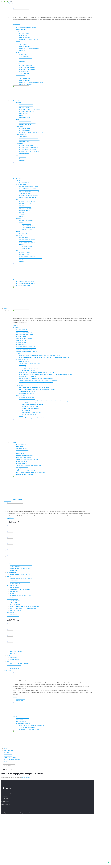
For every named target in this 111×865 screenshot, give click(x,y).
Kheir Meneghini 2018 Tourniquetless (24, 474)
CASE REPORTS (19, 385)
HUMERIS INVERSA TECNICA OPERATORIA (20, 582)
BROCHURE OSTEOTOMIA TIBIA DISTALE (28, 195)
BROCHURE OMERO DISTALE (25, 130)
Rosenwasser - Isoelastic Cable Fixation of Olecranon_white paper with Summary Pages (39, 355)
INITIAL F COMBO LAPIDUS (25, 58)
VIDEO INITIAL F (22, 61)
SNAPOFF (21, 259)
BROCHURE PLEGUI (23, 233)
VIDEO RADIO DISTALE (24, 153)
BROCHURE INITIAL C (24, 43)
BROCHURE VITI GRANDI (24, 252)
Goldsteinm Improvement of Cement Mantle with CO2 (28, 465)
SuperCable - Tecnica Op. (21, 329)
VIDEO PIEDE (22, 216)
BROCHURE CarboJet (21, 444)
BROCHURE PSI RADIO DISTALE (26, 145)
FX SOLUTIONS (7, 501)
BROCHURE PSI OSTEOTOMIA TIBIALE (25, 281)
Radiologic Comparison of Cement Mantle (25, 470)
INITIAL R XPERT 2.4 (20, 75)
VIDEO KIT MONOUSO (21, 29)
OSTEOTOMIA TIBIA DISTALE (25, 193)
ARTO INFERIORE (17, 178)
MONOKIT (21, 222)
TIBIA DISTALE (19, 235)
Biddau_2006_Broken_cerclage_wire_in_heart (32, 404)
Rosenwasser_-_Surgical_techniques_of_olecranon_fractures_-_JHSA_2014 (36, 372)
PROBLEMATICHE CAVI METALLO (27, 399)
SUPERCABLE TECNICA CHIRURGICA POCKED (26, 351)
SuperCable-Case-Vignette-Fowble (27, 393)
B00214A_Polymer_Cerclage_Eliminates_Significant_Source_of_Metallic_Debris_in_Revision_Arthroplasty (46, 401)
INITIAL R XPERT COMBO (25, 78)
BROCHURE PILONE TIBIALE (25, 241)
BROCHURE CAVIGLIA (24, 182)
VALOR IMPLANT (8, 754)
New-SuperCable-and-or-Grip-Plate (27, 370)
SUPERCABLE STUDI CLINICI (22, 359)
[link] (15, 765)
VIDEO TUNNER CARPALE (25, 124)
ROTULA (18, 231)
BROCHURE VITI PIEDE (24, 254)
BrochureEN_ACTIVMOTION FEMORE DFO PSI (29, 188)
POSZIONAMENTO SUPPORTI (23, 723)
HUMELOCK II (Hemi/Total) (13, 585)
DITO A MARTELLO (20, 218)
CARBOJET (15, 442)
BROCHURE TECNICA (21, 336)
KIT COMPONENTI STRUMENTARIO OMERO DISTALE (31, 132)
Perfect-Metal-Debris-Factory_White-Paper (31, 412)
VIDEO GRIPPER (19, 720)
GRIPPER (15, 716)
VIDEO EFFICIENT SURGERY (22, 718)
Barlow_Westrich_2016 (24, 361)
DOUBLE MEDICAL (8, 756)
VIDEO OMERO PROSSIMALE (25, 141)
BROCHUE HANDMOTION (25, 121)
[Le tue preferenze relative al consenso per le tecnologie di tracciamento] (108, 862)
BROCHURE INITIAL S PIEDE (25, 65)
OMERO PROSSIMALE (21, 134)
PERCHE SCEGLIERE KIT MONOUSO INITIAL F (29, 60)
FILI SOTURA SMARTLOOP (13, 650)
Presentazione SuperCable (22, 331)
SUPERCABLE (16, 327)
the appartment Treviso (25, 813)
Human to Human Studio (12, 813)
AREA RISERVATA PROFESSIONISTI (12, 759)
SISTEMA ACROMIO (14, 667)
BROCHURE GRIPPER (21, 721)
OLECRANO (18, 353)
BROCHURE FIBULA (23, 237)
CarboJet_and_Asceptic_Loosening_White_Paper (27, 459)
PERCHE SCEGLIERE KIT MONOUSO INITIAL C (29, 48)
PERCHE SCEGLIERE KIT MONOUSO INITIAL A (29, 39)
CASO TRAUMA (13, 602)
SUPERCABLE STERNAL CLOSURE (24, 350)
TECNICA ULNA (22, 157)
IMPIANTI (12, 597)
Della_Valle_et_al (22, 365)
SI (19, 844)
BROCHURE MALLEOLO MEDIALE (27, 239)
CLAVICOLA (18, 102)
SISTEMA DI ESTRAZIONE (13, 616)
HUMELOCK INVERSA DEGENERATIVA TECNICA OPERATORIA (24, 606)
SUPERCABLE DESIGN (21, 342)
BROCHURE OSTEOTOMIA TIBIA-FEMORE (28, 186)
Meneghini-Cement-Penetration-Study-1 (25, 469)
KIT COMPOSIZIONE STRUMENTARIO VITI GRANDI (30, 258)
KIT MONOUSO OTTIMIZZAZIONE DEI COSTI (26, 27)
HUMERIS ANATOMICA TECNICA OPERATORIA (20, 578)
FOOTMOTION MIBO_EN (24, 210)
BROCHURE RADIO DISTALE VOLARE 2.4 (28, 147)
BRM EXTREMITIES (8, 750)
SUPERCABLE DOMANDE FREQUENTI (24, 338)
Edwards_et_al (22, 367)
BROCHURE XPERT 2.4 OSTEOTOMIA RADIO (29, 151)
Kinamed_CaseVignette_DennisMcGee (24, 455)
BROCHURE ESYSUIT (20, 699)
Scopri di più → (16, 24)
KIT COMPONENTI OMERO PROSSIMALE (28, 138)
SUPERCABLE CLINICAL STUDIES (26, 397)
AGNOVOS (6, 752)
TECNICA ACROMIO (14, 668)
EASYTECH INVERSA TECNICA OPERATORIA (20, 568)
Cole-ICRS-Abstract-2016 (21, 461)
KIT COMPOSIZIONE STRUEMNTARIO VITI (28, 256)
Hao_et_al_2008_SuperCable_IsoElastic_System (30, 368)
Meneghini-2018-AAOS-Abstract (23, 457)
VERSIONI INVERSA (14, 587)
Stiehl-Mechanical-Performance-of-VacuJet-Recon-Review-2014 (30, 472)
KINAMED (6, 308)
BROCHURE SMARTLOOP (16, 651)
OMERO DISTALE (20, 126)
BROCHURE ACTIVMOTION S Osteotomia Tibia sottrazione (32, 191)
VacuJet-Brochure (20, 452)
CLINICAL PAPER (20, 453)
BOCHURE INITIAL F (23, 54)
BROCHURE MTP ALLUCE (25, 207)
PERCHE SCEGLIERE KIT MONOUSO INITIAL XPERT (31, 82)
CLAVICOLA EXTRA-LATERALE (26, 104)
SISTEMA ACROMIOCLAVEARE (14, 665)
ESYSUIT (15, 697)
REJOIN (5, 748)
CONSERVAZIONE (14, 591)
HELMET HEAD (10, 612)
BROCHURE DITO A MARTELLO (26, 220)
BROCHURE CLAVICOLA (24, 107)
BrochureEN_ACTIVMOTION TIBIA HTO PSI (29, 190)
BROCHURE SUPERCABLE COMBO (24, 333)
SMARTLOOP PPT (14, 653)
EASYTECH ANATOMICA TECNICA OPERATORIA (21, 565)
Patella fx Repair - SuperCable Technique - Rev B (33, 418)
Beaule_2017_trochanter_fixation (29, 402)
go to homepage (26, 777)
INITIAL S (18, 63)
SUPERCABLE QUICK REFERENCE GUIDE (25, 346)
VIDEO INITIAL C (22, 50)
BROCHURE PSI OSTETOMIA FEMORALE (25, 283)
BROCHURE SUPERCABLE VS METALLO (25, 334)
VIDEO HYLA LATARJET (24, 117)
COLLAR (12, 593)
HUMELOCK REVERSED (12, 599)
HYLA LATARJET (19, 115)
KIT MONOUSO (16, 26)
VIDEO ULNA (22, 160)
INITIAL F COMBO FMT (24, 56)
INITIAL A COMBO (23, 35)
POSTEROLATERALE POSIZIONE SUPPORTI (29, 729)
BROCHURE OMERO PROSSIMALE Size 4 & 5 (29, 140)
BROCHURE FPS (22, 205)
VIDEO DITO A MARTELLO (28, 229)
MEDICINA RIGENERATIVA (10, 757)
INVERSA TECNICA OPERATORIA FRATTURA (20, 589)
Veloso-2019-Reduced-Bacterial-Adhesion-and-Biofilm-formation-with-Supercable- (38, 380)
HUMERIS (9, 576)
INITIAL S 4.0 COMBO (24, 73)
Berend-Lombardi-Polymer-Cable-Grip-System (29, 363)
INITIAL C (18, 41)
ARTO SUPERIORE (17, 100)
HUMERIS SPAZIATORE (15, 583)
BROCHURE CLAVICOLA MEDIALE (27, 111)
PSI (13, 279)
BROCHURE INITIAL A (24, 33)
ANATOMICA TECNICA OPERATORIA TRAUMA (20, 595)
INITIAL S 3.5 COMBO (24, 71)
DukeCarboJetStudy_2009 (22, 463)
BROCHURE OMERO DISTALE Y (26, 128)
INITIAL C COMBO (23, 44)
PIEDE (17, 199)
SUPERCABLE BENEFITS (21, 340)
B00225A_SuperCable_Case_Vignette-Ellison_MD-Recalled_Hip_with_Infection (37, 389)
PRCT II (8, 661)
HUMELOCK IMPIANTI (15, 604)
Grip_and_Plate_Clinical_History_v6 (27, 391)
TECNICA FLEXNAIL (14, 659)
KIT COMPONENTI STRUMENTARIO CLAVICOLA (30, 109)
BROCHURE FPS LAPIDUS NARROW (27, 201)
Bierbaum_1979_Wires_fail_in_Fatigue (30, 406)
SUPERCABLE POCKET (21, 344)
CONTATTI (6, 761)
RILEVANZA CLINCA (20, 395)
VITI (17, 250)
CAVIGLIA (18, 180)
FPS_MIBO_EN (22, 212)
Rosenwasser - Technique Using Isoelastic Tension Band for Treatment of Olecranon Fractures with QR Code (44, 357)
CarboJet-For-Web (20, 446)
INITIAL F (18, 52)
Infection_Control (26, 410)
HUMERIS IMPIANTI (14, 580)
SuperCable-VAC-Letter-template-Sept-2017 (29, 376)
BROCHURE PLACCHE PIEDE (25, 208)
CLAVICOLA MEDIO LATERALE (26, 106)
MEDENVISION (7, 670)
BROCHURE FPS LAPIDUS (25, 203)
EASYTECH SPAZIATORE (15, 570)
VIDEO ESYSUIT (19, 700)
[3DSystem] (7, 3)
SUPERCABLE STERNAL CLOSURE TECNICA (26, 348)
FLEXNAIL (9, 655)
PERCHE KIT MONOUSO (24, 37)
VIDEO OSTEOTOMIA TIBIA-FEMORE (27, 197)
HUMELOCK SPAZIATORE (16, 610)
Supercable (18, 384)
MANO (17, 119)
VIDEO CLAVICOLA (23, 113)
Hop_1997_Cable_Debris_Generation (30, 408)
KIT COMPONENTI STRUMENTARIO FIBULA (29, 242)
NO (29, 844)
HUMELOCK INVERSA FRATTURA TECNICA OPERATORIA (23, 608)
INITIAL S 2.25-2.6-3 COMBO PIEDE (27, 69)
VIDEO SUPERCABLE (17, 499)
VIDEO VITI (21, 261)
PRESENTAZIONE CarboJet (22, 450)
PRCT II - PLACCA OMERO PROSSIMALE (19, 663)
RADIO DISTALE (19, 143)
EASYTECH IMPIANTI (15, 566)
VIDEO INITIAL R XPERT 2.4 (25, 84)
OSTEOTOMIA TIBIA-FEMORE (23, 184)
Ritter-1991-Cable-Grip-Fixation (29, 414)
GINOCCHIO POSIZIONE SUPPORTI (27, 727)
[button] (3, 6)
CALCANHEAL (22, 214)
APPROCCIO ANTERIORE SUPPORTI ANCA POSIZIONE (31, 725)
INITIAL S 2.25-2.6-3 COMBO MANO (27, 67)
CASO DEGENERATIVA (15, 600)
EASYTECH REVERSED (12, 572)
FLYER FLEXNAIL (14, 657)
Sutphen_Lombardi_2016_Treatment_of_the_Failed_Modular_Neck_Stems (36, 378)
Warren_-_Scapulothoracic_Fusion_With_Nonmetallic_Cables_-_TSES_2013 (36, 382)
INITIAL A (18, 31)
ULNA (17, 155)
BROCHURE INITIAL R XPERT (25, 77)
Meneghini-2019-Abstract (22, 467)
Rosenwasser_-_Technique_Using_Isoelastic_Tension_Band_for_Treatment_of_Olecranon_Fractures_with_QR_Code (45, 374)
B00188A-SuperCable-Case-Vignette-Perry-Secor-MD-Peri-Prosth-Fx (34, 387)
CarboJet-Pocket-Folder (21, 448)
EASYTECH (9, 563)
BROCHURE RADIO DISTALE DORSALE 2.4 (28, 149)
